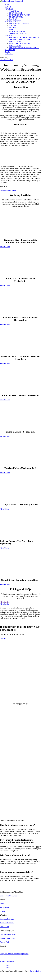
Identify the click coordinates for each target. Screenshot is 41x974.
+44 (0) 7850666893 (7, 961)
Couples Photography (8, 934)
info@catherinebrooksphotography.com (14, 954)
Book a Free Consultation (9, 896)
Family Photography (7, 938)
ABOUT (8, 7)
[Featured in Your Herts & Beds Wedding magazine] (5, 817)
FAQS (2, 911)
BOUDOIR (13, 19)
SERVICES (9, 9)
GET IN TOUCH (6, 60)
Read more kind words (8, 190)
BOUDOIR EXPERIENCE (19, 23)
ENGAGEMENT (15, 13)
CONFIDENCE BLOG (18, 33)
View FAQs (4, 604)
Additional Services (7, 923)
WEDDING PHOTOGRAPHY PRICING (24, 37)
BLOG (7, 52)
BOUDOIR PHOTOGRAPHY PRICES (24, 48)
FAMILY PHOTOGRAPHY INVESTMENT (19, 45)
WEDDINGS (14, 11)
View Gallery (5, 247)
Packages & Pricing (7, 919)
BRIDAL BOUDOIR (17, 31)
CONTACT (9, 54)
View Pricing (4, 602)
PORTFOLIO (10, 50)
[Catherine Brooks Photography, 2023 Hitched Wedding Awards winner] (7, 746)
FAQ (11, 29)
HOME (7, 5)
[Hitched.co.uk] (9, 755)
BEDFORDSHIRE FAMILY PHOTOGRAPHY (19, 16)
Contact (3, 638)
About (2, 904)
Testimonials (4, 907)
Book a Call (4, 927)
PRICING (13, 27)
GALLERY (13, 25)
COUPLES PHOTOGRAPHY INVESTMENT (20, 41)
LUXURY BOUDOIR (13, 21)
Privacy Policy (35, 971)
